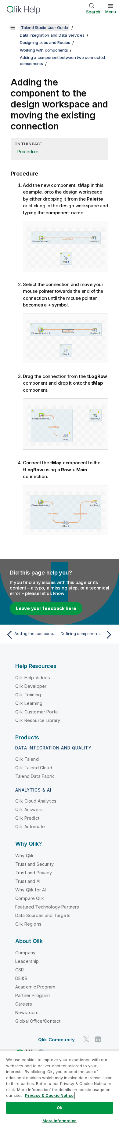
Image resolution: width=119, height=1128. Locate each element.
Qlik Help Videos (32, 677)
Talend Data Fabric (35, 776)
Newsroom (26, 1012)
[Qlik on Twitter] (86, 1039)
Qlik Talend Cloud (33, 767)
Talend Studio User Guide (44, 27)
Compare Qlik (29, 898)
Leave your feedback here (46, 608)
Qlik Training (28, 694)
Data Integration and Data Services (52, 35)
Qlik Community (56, 1040)
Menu (110, 11)
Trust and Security (34, 864)
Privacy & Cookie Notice (49, 1095)
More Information (59, 1120)
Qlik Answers (29, 809)
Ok (59, 1107)
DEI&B (21, 978)
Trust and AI (27, 881)
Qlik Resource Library (37, 720)
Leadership (27, 961)
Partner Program (32, 995)
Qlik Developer (30, 686)
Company (25, 952)
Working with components (44, 50)
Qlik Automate (30, 826)
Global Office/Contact (37, 1021)
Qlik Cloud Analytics (35, 800)
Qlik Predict (27, 818)
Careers (23, 1003)
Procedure (27, 151)
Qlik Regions (28, 924)
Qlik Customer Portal (37, 711)
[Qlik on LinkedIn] (98, 1039)
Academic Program (35, 986)
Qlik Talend (27, 759)
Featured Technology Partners (47, 906)
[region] (59, 1089)
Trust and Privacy (33, 872)
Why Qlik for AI (30, 889)
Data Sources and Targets (42, 915)
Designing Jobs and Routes (45, 42)
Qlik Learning (28, 703)
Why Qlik (24, 855)
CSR (19, 969)
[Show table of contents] (12, 27)
